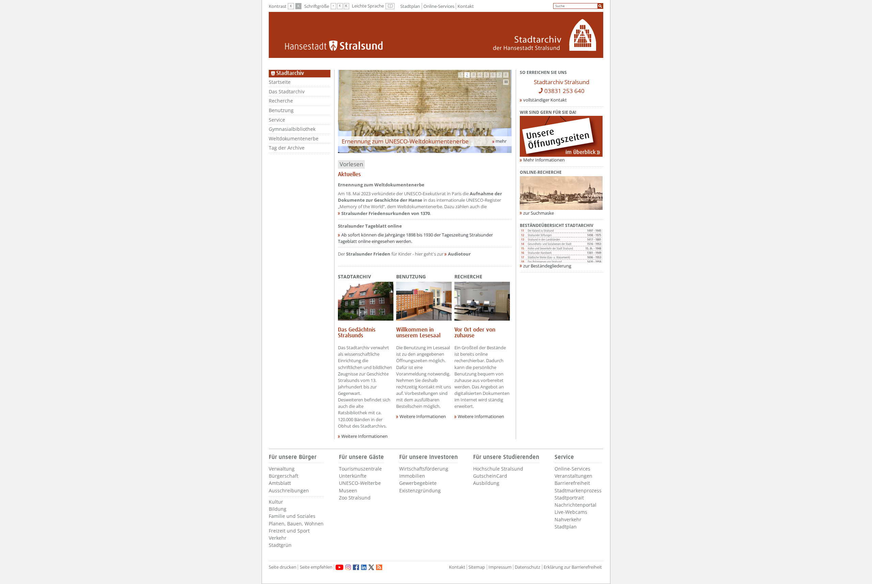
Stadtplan (410, 6)
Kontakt (465, 6)
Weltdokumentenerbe (293, 138)
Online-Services (438, 6)
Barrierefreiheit (572, 483)
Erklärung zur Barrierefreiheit (573, 567)
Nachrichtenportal (575, 505)
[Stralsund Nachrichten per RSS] (379, 567)
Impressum (500, 567)
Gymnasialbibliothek (292, 129)
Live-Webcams (571, 512)
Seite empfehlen (316, 567)
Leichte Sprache (373, 6)
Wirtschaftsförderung (423, 468)
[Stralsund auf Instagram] (348, 567)
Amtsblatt (280, 483)
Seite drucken (282, 567)
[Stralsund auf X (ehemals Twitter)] (371, 567)
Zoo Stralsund (355, 497)
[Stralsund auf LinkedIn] (364, 567)
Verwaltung (282, 468)
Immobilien (412, 476)
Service (277, 120)
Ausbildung (486, 483)
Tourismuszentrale (360, 468)
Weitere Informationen (364, 436)
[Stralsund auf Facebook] (356, 567)
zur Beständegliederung (547, 266)
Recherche (281, 100)
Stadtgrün (280, 545)
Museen (348, 490)
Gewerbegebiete (418, 483)
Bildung (277, 509)
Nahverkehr (568, 519)
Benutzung (281, 110)
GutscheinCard (490, 476)
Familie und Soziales (292, 516)
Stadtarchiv (354, 276)
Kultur (276, 501)
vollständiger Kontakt (545, 100)
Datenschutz (527, 567)
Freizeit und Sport (289, 530)
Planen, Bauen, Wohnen (296, 523)
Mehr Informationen (544, 160)
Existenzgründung (420, 490)
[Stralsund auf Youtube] (339, 567)
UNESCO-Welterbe (360, 483)
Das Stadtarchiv (287, 91)
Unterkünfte (353, 476)
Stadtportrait (569, 497)
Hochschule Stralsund (498, 468)
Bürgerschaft (283, 476)
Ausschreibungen (289, 490)
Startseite (280, 82)
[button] (461, 75)
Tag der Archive (287, 147)
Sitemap (476, 567)
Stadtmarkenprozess (578, 490)
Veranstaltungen (573, 476)
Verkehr (277, 538)
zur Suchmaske (538, 213)
